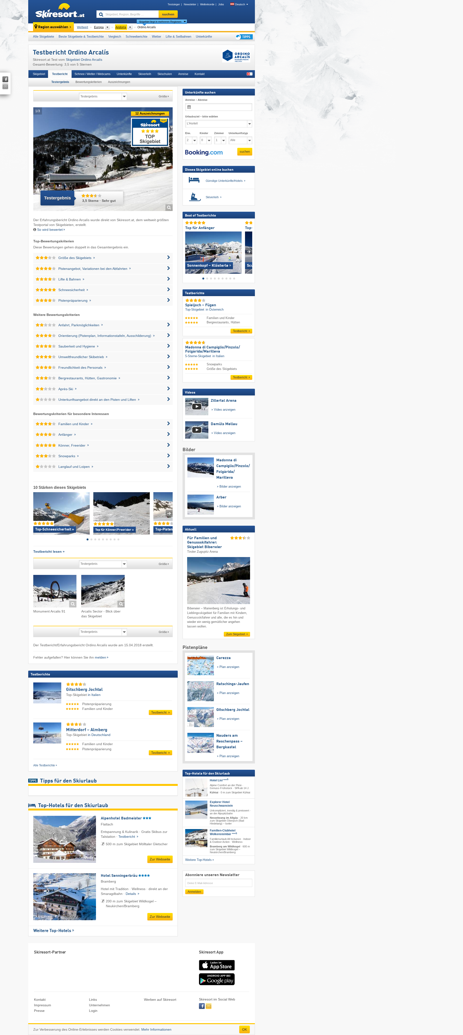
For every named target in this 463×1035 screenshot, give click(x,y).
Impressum (42, 1005)
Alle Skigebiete (43, 36)
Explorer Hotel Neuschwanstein (221, 803)
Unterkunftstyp (238, 133)
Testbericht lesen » (49, 551)
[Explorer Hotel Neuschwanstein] (196, 810)
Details (131, 894)
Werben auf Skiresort (160, 999)
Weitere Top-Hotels (52, 931)
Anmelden (194, 891)
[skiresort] (60, 12)
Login (93, 1011)
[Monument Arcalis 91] (54, 592)
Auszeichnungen (119, 82)
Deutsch (240, 4)
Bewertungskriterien (88, 82)
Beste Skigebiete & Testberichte (81, 36)
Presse (39, 1011)
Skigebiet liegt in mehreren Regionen (160, 21)
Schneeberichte (136, 36)
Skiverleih (144, 74)
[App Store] (217, 971)
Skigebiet (39, 74)
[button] (204, 153)
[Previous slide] (36, 513)
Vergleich (114, 36)
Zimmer (219, 133)
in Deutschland (99, 735)
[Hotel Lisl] (196, 787)
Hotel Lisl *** (219, 780)
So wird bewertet (50, 230)
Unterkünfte (204, 36)
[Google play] (217, 984)
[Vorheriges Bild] (188, 251)
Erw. (188, 133)
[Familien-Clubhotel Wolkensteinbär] (196, 838)
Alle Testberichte (44, 765)
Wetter (156, 36)
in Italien (94, 695)
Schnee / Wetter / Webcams (92, 74)
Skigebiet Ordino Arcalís (84, 59)
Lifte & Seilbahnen (178, 36)
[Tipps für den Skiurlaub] (243, 36)
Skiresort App (211, 952)
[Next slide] (169, 513)
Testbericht (60, 74)
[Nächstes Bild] (248, 251)
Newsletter (190, 4)
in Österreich (215, 309)
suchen (245, 151)
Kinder (204, 133)
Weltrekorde (207, 4)
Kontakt (199, 74)
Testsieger (174, 4)
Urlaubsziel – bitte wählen (201, 116)
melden (100, 657)
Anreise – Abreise (196, 99)
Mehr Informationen (156, 1029)
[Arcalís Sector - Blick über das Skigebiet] (102, 592)
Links (93, 999)
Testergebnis (60, 82)
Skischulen (164, 74)
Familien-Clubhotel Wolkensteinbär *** (223, 832)
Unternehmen (99, 1005)
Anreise (183, 74)
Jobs (221, 4)
